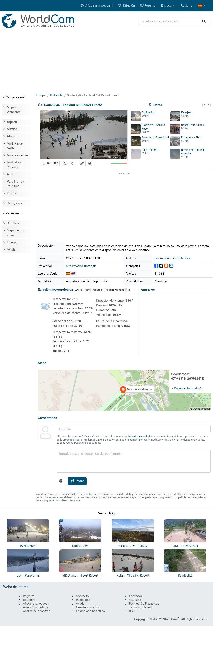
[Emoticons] (61, 481)
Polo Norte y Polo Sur (15, 184)
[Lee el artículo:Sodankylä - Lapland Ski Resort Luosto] (68, 273)
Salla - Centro (149, 149)
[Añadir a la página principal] (72, 163)
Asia (10, 174)
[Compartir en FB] (156, 265)
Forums (149, 5)
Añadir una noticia (35, 607)
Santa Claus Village (192, 124)
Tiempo (12, 242)
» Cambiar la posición (187, 388)
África (11, 136)
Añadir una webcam (36, 603)
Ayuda (11, 249)
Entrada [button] (166, 5)
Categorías (14, 203)
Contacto (82, 596)
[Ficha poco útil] (56, 163)
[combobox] (174, 21)
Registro (186, 5)
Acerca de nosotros (36, 611)
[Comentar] (65, 163)
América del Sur (18, 155)
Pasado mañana (114, 289)
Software (13, 223)
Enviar (79, 481)
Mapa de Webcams (14, 109)
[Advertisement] (106, 60)
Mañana (97, 289)
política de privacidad (137, 436)
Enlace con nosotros (90, 611)
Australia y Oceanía (14, 165)
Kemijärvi (186, 112)
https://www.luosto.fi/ (81, 266)
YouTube (135, 600)
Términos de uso (140, 607)
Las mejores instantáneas (172, 258)
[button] (202, 6)
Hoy (87, 289)
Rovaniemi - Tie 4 (191, 137)
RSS (132, 611)
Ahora (78, 289)
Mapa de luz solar (15, 232)
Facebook (136, 596)
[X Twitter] (161, 265)
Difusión (128, 5)
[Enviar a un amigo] (171, 265)
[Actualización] (128, 290)
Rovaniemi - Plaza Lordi (155, 137)
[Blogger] (166, 265)
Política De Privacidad (144, 603)
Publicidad (83, 600)
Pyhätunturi (148, 112)
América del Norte (15, 146)
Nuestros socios (87, 607)
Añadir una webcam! (98, 5)
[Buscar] (204, 21)
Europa (12, 193)
